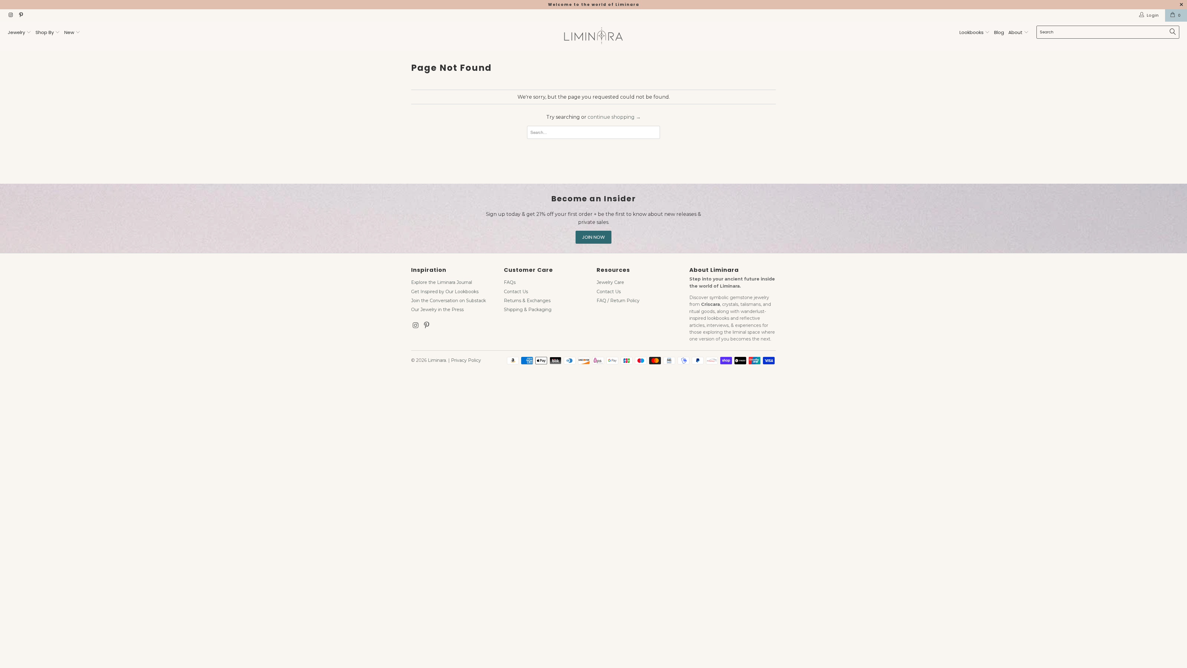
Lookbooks (972, 32)
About (1016, 32)
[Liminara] (593, 36)
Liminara (437, 360)
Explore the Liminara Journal (441, 282)
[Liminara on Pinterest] (20, 15)
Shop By (45, 32)
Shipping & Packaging (527, 309)
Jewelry (16, 32)
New (69, 32)
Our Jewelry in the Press (437, 309)
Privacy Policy (466, 360)
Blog (999, 32)
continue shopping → (614, 117)
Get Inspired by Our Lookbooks (445, 291)
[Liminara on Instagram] (10, 15)
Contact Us (516, 291)
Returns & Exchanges (527, 300)
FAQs (510, 282)
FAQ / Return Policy (618, 300)
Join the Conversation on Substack (448, 300)
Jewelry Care (610, 282)
